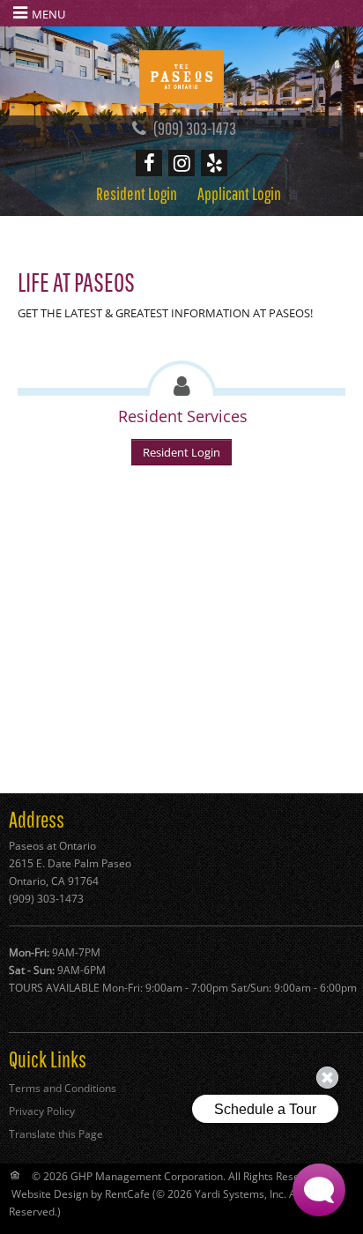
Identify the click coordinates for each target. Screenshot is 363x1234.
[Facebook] (149, 163)
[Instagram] (181, 163)
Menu (48, 14)
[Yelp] (214, 163)
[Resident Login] (136, 193)
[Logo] (182, 75)
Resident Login (181, 452)
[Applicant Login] (239, 193)
